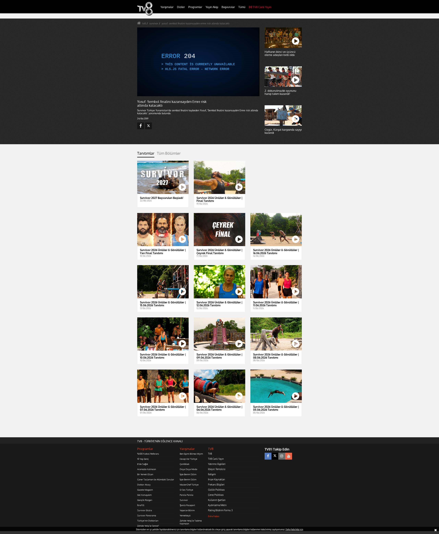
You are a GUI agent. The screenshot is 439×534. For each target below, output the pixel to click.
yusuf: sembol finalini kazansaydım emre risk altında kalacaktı (195, 23)
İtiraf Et (140, 505)
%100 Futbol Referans (148, 453)
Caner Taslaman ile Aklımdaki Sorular (155, 479)
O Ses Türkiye (186, 489)
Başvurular (228, 7)
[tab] (145, 154)
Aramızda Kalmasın (146, 469)
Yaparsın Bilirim (187, 510)
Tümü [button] (241, 7)
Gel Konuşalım (144, 495)
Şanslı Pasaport (187, 505)
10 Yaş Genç (143, 459)
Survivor (184, 500)
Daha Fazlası (213, 516)
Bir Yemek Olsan (145, 474)
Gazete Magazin (145, 489)
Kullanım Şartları (217, 500)
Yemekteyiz (185, 515)
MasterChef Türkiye (189, 484)
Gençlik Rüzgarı (144, 500)
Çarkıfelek (184, 464)
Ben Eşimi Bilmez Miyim (191, 453)
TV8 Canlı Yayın (262, 7)
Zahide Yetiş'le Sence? (148, 525)
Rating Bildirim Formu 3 (220, 510)
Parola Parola (186, 495)
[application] (198, 61)
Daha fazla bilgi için (294, 529)
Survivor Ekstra (144, 510)
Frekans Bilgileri (216, 484)
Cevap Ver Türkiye (188, 459)
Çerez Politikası (216, 494)
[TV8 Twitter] (274, 456)
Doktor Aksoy (144, 484)
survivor (153, 23)
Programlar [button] (195, 7)
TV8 (210, 453)
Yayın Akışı (212, 7)
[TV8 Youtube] (288, 456)
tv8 (144, 23)
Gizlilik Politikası (216, 489)
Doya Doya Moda (188, 469)
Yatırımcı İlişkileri (217, 463)
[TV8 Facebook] (268, 456)
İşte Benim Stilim (188, 474)
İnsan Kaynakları (216, 479)
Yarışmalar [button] (167, 7)
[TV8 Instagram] (281, 456)
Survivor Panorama (146, 515)
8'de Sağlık (142, 464)
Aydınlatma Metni (217, 505)
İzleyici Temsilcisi (216, 469)
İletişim (212, 474)
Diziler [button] (181, 7)
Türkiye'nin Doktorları (147, 520)
